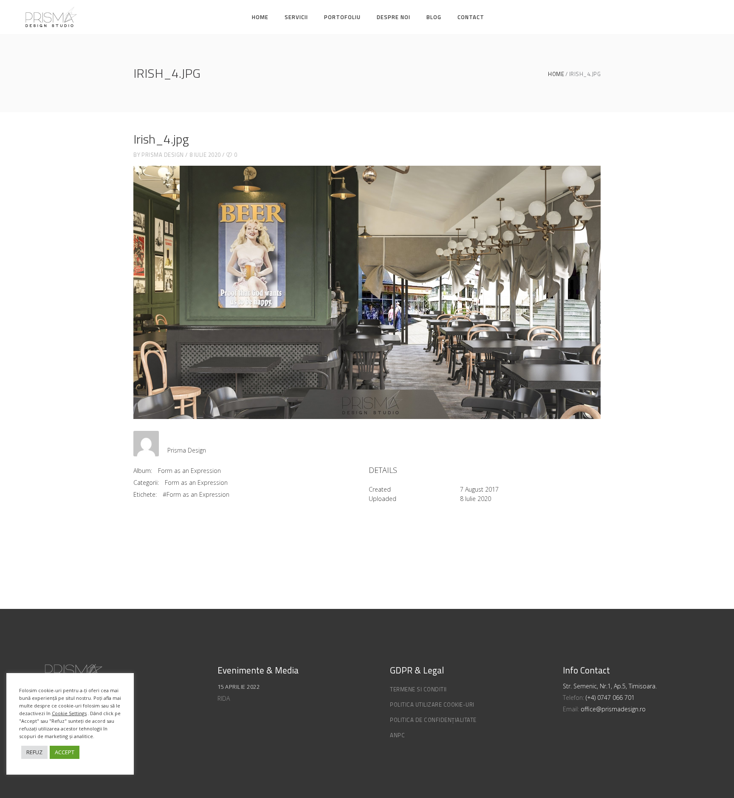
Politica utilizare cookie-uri (432, 704)
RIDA (223, 698)
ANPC (397, 735)
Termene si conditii (418, 689)
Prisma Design (162, 154)
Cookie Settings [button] (69, 713)
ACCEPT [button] (64, 752)
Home (556, 74)
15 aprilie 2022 (238, 686)
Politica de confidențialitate (433, 720)
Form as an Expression (189, 471)
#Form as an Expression (196, 494)
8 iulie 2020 (205, 154)
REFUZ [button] (34, 752)
